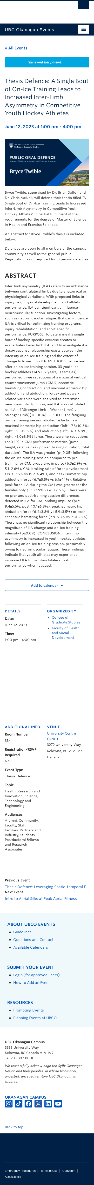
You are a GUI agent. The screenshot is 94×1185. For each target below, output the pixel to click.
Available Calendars (30, 947)
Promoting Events (28, 1010)
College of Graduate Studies (66, 620)
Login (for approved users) (36, 975)
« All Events (16, 48)
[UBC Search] (83, 6)
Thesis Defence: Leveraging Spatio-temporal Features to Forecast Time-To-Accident (47, 887)
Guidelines (22, 932)
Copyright (68, 1171)
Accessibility (13, 1177)
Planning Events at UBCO (35, 1018)
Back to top (14, 1127)
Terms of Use (49, 1171)
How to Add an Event (31, 983)
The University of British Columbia (34, 10)
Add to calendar (44, 585)
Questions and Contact (33, 940)
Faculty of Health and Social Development (66, 633)
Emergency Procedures (20, 1171)
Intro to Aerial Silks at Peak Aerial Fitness (41, 899)
